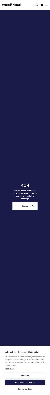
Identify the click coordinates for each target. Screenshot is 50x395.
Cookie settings (25, 389)
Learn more (9, 368)
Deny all (25, 376)
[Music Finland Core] (41, 4)
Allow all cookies (25, 382)
